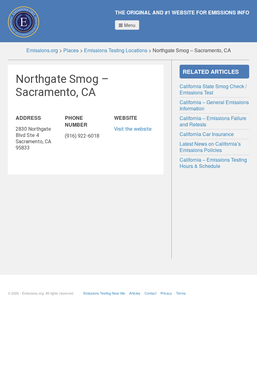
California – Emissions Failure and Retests (213, 121)
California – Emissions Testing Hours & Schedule (213, 162)
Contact (150, 293)
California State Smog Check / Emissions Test (213, 89)
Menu (129, 25)
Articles (134, 293)
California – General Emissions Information (214, 105)
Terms (181, 293)
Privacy (166, 293)
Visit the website (133, 129)
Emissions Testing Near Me (104, 293)
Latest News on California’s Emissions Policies (210, 147)
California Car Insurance (207, 134)
